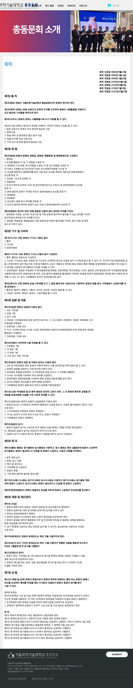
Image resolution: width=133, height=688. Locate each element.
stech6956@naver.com (72, 666)
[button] (36, 6)
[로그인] (108, 5)
